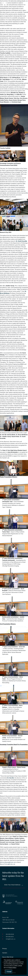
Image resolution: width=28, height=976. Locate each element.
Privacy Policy (12, 967)
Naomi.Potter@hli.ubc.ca (7, 864)
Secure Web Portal (7, 957)
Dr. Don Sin (10, 778)
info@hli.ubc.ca (10, 939)
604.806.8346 (10, 934)
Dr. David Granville (21, 241)
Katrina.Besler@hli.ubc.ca (7, 862)
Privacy (4, 948)
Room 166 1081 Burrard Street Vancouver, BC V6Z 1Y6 (9, 920)
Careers (4, 953)
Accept (9, 971)
